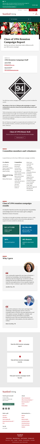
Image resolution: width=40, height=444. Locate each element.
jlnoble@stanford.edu (9, 65)
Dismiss (34, 5)
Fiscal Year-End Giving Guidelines (9, 6)
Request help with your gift (8, 421)
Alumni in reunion (25, 419)
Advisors (23, 415)
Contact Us (26, 10)
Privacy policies (25, 405)
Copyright (15, 440)
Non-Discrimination (26, 440)
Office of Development (26, 398)
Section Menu (14, 19)
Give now (4, 415)
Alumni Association (25, 401)
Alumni (23, 417)
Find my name (19, 137)
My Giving (19, 10)
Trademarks (20, 440)
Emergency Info (31, 438)
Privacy (12, 440)
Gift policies (5, 417)
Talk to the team (8, 404)
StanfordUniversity (20, 435)
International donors (26, 423)
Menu (36, 14)
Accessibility (33, 440)
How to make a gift (6, 419)
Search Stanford (24, 438)
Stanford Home (9, 438)
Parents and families (26, 425)
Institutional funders (26, 421)
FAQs (4, 423)
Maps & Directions (16, 438)
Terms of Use (7, 440)
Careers (23, 403)
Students (23, 427)
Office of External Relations (27, 400)
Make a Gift (32, 10)
